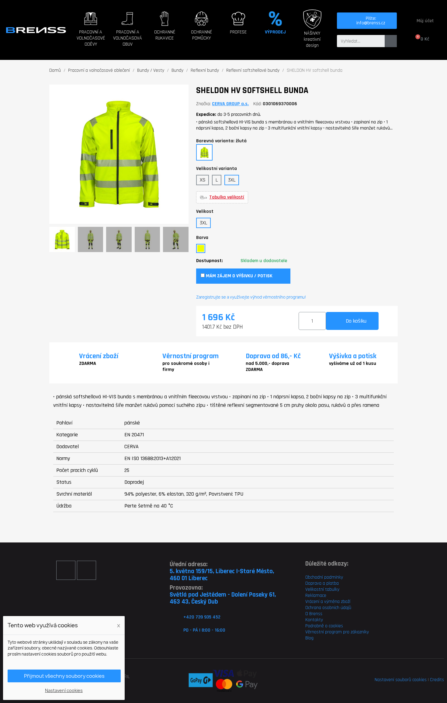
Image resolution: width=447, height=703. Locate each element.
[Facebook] (65, 570)
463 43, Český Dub (194, 601)
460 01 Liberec (189, 578)
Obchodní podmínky (324, 577)
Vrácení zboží (98, 356)
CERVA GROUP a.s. (230, 104)
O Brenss (313, 614)
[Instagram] (86, 570)
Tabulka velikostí (226, 197)
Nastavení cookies (64, 690)
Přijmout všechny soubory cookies (64, 676)
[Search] (391, 41)
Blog (309, 638)
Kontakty (314, 620)
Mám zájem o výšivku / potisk (238, 276)
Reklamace (315, 595)
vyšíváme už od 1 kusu (352, 363)
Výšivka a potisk (352, 356)
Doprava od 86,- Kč (273, 356)
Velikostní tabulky (322, 589)
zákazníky (359, 632)
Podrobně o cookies (324, 626)
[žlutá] (200, 248)
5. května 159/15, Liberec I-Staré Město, (222, 571)
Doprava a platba (322, 583)
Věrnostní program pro (327, 632)
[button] (92, 36)
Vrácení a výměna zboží (327, 601)
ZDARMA (87, 363)
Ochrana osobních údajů (328, 607)
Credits (437, 680)
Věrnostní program (190, 356)
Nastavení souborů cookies (401, 680)
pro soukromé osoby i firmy (186, 366)
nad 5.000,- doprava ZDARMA (267, 366)
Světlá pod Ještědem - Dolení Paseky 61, (223, 594)
